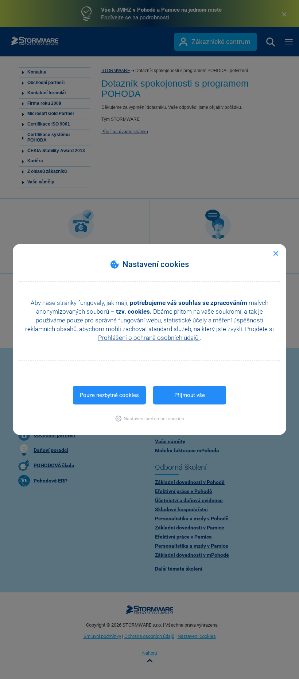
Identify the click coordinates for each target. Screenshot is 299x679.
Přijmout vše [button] (189, 395)
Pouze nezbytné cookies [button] (109, 395)
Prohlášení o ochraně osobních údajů (149, 337)
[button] (149, 418)
